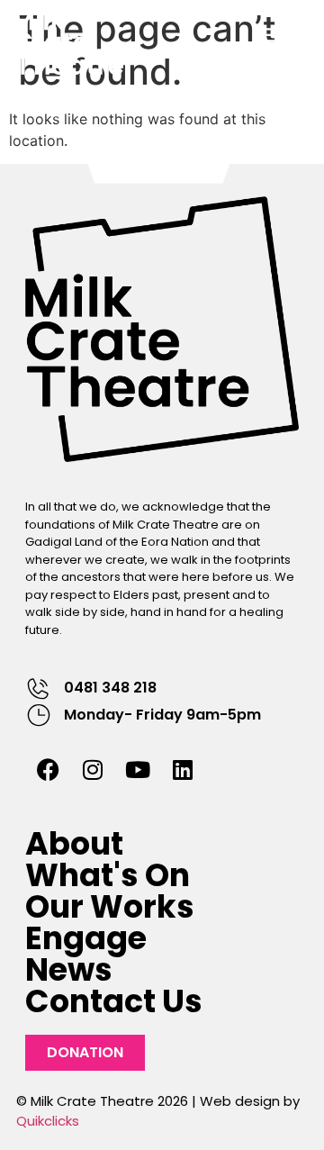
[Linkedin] (182, 769)
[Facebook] (47, 769)
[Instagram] (92, 769)
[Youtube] (137, 769)
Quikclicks (47, 1120)
